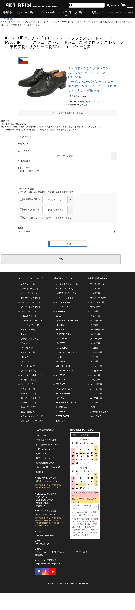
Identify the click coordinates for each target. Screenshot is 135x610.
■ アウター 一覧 (28, 284)
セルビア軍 (95, 343)
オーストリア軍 (97, 302)
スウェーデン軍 (97, 329)
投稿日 (22, 228)
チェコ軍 (94, 348)
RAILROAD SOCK (64, 389)
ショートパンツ (28, 366)
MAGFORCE (61, 361)
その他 (93, 407)
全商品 (10, 19)
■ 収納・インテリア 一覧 (32, 416)
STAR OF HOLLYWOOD (66, 402)
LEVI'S (59, 357)
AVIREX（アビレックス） (67, 293)
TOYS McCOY (62, 307)
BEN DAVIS (61, 311)
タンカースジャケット (31, 298)
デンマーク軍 (96, 352)
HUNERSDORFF (63, 348)
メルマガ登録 (42, 467)
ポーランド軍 (96, 389)
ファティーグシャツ (30, 339)
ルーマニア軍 (96, 398)
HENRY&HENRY (63, 334)
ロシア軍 (94, 402)
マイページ (115, 12)
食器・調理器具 (28, 412)
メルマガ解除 (56, 467)
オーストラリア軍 (98, 298)
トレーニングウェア (30, 325)
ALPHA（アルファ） (65, 288)
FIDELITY (60, 325)
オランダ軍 (95, 307)
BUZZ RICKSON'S (64, 302)
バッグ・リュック (29, 380)
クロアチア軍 (96, 320)
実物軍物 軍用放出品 (99, 412)
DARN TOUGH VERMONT (67, 320)
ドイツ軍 (94, 357)
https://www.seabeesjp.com (48, 564)
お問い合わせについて (46, 463)
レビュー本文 (25, 168)
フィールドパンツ (29, 371)
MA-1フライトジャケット (32, 293)
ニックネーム (25, 137)
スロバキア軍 (96, 339)
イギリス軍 (95, 288)
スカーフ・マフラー (30, 407)
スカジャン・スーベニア (32, 320)
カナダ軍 (94, 311)
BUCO (58, 316)
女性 (71, 218)
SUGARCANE (62, 407)
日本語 (130, 13)
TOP (3, 19)
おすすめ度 (24, 150)
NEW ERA (60, 380)
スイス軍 (94, 325)
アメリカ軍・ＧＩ (98, 284)
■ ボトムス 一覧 (28, 352)
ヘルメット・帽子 (29, 389)
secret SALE (95, 416)
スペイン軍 (95, 334)
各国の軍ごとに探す (72, 12)
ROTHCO (60, 398)
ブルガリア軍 (96, 384)
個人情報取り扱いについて (48, 444)
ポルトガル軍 (96, 393)
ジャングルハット (29, 393)
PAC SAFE (60, 384)
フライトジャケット (30, 288)
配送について (42, 453)
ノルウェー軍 (96, 366)
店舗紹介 (40, 472)
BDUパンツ (26, 357)
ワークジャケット (29, 311)
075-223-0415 (48, 514)
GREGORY (61, 329)
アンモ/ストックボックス (32, 421)
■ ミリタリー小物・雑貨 (31, 375)
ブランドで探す (48, 12)
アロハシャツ (27, 343)
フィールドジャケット (31, 307)
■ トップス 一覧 (28, 329)
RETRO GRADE (63, 393)
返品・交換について (45, 458)
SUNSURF (60, 412)
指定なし (50, 218)
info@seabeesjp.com (45, 535)
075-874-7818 (50, 481)
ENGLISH (67, 16)
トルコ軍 (94, 361)
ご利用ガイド (96, 12)
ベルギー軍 (95, 375)
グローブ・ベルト (29, 402)
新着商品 (7, 12)
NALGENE (60, 375)
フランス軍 (95, 380)
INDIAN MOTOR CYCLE (66, 352)
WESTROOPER (63, 416)
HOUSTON (61, 343)
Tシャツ (24, 334)
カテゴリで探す (26, 12)
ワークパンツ (27, 361)
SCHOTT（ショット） (66, 298)
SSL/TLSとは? (81, 552)
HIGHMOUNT (62, 339)
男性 (62, 218)
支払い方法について (45, 449)
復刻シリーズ (62, 421)
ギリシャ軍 (95, 316)
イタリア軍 (95, 293)
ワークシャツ (27, 348)
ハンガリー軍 (96, 371)
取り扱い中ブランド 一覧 (67, 284)
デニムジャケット (29, 316)
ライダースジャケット (31, 302)
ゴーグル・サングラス (31, 398)
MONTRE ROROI (63, 366)
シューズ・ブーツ (29, 384)
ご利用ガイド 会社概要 (46, 440)
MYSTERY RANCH (64, 371)
